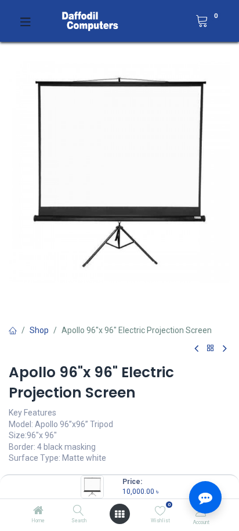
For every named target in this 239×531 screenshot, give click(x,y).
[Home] (38, 511)
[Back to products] (211, 348)
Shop (39, 330)
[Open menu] (119, 514)
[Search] (78, 511)
